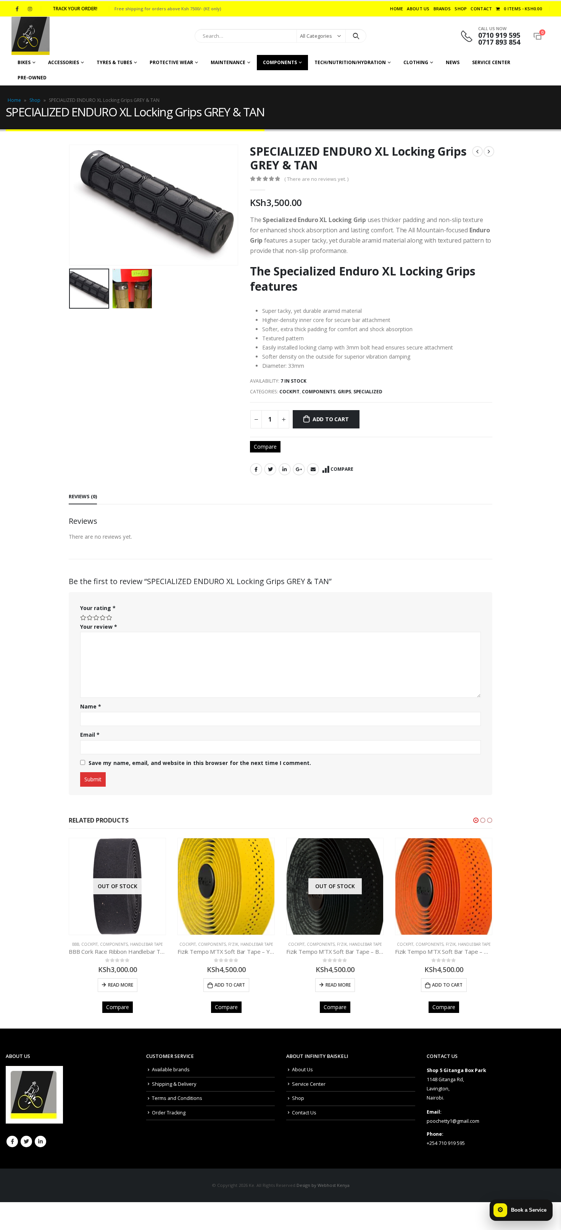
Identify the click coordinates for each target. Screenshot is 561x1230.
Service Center (491, 62)
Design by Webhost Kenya (323, 1185)
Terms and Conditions (177, 1098)
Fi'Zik (124, 944)
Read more (229, 985)
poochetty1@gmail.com (453, 1121)
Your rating (98, 608)
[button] (475, 820)
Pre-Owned (32, 77)
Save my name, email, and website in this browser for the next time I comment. (200, 762)
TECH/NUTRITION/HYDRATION (350, 62)
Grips (344, 391)
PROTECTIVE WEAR (171, 62)
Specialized (367, 391)
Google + (299, 469)
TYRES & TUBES (114, 62)
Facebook (256, 469)
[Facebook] (17, 8)
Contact (481, 8)
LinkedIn (285, 469)
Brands (442, 8)
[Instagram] (29, 8)
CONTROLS (436, 944)
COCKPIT (289, 391)
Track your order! (75, 8)
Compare (265, 446)
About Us (418, 8)
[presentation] (70, 205)
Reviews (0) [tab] (83, 496)
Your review (98, 626)
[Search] (356, 35)
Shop (461, 8)
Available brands (171, 1069)
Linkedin (40, 1141)
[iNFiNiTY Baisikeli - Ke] (30, 36)
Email (313, 469)
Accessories (63, 62)
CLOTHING (415, 62)
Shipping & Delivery (174, 1084)
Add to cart (331, 419)
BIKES (24, 62)
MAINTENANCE (228, 62)
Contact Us (304, 1112)
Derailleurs (461, 944)
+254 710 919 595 (446, 1143)
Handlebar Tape (148, 944)
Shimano (486, 944)
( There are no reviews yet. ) (316, 178)
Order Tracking (168, 1112)
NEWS (452, 62)
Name (90, 706)
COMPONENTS (280, 62)
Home (396, 8)
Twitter (270, 469)
